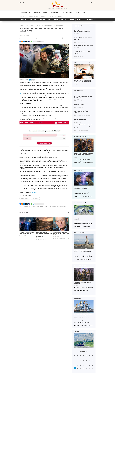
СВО (77, 12)
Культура (63, 19)
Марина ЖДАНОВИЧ (24, 35)
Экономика (33, 19)
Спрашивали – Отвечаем (40, 12)
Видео (84, 12)
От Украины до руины (56, 16)
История (56, 19)
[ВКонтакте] (20, 41)
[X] (26, 41)
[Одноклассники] (22, 41)
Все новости (90, 19)
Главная (21, 25)
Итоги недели (54, 12)
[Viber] (29, 41)
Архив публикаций (89, 331)
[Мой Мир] (24, 41)
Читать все (90, 25)
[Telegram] (33, 41)
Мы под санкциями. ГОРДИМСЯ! (37, 16)
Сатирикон (22, 16)
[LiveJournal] (28, 41)
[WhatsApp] (31, 41)
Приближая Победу (67, 12)
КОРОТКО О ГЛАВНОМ (35, 25)
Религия (72, 19)
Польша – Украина (24, 198)
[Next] (94, 19)
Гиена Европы (35, 198)
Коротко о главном (24, 12)
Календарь (80, 19)
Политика (23, 19)
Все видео (91, 62)
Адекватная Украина (45, 19)
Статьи (26, 25)
